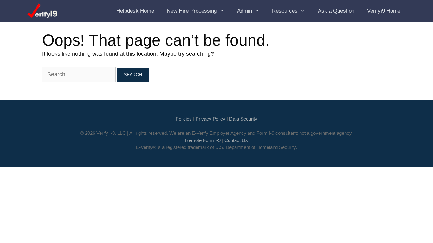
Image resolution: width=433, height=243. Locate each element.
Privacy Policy (210, 119)
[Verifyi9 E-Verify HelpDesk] (43, 11)
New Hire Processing (192, 11)
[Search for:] (79, 74)
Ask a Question (336, 11)
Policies (184, 119)
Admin (244, 11)
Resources (285, 11)
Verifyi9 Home (383, 11)
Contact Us (236, 140)
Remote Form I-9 (203, 140)
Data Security (243, 119)
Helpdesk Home (135, 11)
